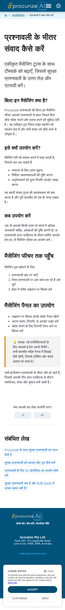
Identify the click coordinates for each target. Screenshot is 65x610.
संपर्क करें (20, 523)
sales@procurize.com (32, 553)
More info (12, 582)
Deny (45, 598)
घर (6, 15)
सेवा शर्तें (30, 523)
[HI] (58, 6)
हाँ (23, 415)
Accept (32, 589)
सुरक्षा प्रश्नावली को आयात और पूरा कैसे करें (30, 463)
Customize (19, 598)
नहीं (42, 415)
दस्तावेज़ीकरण (18, 15)
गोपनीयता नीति (42, 523)
